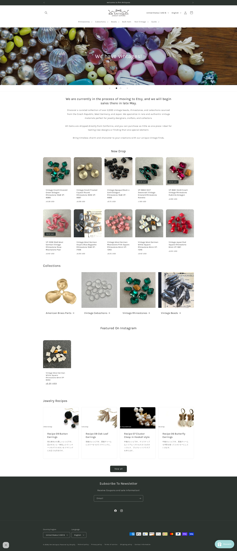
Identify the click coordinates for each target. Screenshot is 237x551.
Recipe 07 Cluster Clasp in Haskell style (136, 435)
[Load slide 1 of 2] (116, 88)
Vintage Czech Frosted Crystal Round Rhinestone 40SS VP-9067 (87, 194)
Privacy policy (96, 544)
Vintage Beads (169, 313)
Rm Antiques (55, 545)
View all (119, 469)
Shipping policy (126, 544)
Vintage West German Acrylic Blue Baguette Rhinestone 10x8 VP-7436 (87, 246)
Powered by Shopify (67, 545)
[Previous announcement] (44, 2)
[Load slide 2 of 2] (121, 88)
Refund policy (83, 544)
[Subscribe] (140, 498)
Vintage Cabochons (95, 313)
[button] (46, 13)
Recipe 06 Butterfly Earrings (174, 435)
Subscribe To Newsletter (118, 483)
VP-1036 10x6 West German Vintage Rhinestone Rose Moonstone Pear (54, 246)
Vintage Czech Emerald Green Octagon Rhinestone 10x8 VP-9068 (56, 194)
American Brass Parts (58, 313)
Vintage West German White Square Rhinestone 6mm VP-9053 (55, 376)
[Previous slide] (110, 88)
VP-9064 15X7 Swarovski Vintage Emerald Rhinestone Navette (147, 194)
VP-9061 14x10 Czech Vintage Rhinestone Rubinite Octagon (178, 192)
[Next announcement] (193, 2)
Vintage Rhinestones (135, 313)
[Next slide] (127, 88)
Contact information (143, 544)
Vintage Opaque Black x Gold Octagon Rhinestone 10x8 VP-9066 (118, 194)
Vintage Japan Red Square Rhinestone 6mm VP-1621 (177, 244)
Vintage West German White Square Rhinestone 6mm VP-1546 (148, 246)
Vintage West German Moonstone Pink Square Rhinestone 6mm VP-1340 (118, 246)
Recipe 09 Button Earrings (57, 435)
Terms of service (111, 544)
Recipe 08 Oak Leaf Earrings (97, 435)
